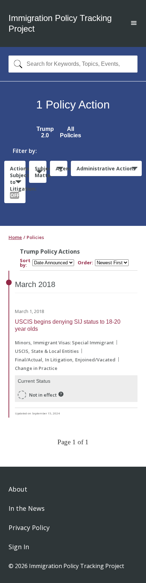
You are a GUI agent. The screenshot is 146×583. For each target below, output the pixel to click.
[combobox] (73, 64)
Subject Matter (40, 172)
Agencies (61, 168)
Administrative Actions (106, 168)
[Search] (16, 64)
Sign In (19, 546)
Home (15, 237)
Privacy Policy (29, 527)
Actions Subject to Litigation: (18, 182)
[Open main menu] (133, 23)
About (18, 489)
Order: (85, 262)
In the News (27, 508)
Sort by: (25, 262)
